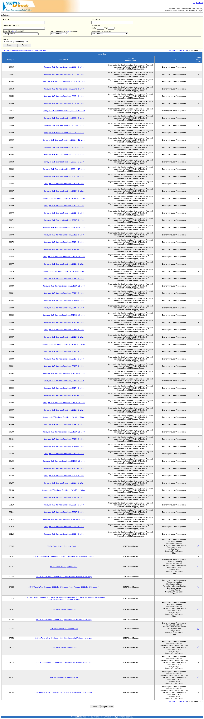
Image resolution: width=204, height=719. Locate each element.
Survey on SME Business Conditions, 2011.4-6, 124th (64, 213)
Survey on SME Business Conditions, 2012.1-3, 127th (64, 235)
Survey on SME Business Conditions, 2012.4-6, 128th (64, 242)
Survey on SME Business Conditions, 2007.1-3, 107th (64, 89)
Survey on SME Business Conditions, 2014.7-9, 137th (64, 308)
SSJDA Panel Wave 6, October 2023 (63, 647)
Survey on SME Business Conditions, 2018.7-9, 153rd (64, 425)
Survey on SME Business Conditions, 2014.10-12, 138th (64, 315)
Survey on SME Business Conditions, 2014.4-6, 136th (64, 301)
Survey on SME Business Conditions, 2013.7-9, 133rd (64, 279)
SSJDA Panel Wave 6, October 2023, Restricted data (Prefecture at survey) (64, 662)
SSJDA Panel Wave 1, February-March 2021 (63, 546)
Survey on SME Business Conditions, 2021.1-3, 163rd (64, 498)
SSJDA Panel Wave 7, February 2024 (64, 677)
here (14, 31)
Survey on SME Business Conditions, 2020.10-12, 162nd (63, 490)
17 (181, 50)
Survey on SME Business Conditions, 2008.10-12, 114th (64, 140)
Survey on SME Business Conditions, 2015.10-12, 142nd (63, 344)
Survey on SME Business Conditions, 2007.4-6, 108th (64, 96)
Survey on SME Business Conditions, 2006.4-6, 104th (64, 67)
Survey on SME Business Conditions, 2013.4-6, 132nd (63, 271)
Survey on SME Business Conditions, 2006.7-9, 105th (64, 74)
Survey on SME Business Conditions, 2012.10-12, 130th (64, 257)
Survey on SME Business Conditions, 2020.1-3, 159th (64, 468)
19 (186, 50)
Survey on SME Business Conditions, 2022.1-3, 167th (64, 527)
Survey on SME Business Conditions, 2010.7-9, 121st (64, 191)
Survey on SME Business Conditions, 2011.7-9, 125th (64, 220)
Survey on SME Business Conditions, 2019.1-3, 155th (64, 439)
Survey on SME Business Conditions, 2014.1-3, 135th (64, 293)
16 (179, 50)
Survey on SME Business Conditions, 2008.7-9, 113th (64, 133)
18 (183, 50)
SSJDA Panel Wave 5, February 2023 (64, 629)
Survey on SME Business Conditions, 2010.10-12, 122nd (63, 198)
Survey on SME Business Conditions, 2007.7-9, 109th (64, 103)
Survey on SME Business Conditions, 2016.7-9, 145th (64, 366)
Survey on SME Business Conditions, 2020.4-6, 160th (64, 476)
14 (174, 50)
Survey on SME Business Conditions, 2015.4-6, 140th (64, 330)
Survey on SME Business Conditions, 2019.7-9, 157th (64, 454)
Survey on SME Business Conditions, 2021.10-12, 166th (64, 519)
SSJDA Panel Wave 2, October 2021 (63, 567)
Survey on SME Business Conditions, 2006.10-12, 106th (64, 82)
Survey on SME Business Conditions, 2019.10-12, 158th (64, 461)
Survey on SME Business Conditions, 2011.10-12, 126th (64, 228)
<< (170, 50)
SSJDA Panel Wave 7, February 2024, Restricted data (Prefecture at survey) (63, 692)
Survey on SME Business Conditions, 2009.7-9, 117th (64, 162)
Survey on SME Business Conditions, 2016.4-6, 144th (64, 359)
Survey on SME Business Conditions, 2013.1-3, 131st (64, 264)
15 (176, 50)
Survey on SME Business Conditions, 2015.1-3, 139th (64, 322)
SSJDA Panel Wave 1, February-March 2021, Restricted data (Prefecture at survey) (64, 556)
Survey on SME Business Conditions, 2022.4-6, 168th (64, 534)
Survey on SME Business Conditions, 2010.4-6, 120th (64, 184)
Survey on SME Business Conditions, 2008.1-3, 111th (64, 118)
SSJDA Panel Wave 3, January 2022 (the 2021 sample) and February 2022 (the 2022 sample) (63, 587)
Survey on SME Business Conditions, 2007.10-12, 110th (64, 111)
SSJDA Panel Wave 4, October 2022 (63, 609)
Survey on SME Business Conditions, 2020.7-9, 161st (64, 483)
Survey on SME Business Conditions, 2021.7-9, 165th (64, 512)
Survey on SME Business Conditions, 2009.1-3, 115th (64, 147)
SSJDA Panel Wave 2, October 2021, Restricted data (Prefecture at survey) (64, 577)
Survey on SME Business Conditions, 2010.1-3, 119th (64, 176)
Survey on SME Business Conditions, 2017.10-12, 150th (64, 403)
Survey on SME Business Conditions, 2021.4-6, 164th (64, 505)
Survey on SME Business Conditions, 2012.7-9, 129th (64, 249)
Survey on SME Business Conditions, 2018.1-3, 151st (64, 410)
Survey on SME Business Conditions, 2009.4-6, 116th (64, 155)
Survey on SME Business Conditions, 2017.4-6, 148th (64, 388)
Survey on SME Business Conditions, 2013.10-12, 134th (64, 286)
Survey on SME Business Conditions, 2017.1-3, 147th (64, 381)
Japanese (198, 2)
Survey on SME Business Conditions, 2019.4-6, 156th (64, 446)
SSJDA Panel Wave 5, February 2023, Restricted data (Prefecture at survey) (63, 638)
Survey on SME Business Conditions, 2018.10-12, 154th (64, 432)
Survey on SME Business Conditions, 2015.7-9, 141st (64, 337)
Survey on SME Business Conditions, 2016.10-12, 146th (64, 373)
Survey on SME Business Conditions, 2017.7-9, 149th (64, 395)
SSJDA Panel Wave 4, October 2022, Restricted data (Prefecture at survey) (64, 620)
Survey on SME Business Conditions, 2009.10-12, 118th (64, 169)
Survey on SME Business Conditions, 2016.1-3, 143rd (64, 352)
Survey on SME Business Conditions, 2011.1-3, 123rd (64, 206)
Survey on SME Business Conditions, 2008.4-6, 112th (64, 125)
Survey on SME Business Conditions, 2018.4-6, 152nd (63, 417)
